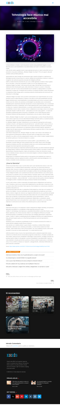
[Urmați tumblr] (30, 396)
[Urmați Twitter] (13, 396)
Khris (20, 21)
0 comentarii (40, 21)
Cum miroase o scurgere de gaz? (44, 283)
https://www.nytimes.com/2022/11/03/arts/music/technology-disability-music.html (29, 246)
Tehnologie (32, 21)
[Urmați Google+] (17, 396)
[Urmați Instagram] (35, 396)
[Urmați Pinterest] (22, 396)
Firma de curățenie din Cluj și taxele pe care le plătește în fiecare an (22, 263)
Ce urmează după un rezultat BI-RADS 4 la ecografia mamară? (21, 258)
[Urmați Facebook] (9, 396)
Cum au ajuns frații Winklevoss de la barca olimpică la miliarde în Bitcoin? (24, 260)
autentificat (15, 346)
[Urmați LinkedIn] (26, 396)
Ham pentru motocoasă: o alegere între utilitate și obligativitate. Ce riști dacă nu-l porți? (27, 266)
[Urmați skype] (39, 396)
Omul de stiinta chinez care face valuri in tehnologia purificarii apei (24, 276)
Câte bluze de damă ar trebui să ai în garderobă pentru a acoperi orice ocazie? (25, 255)
